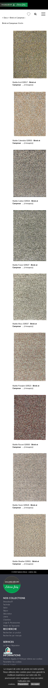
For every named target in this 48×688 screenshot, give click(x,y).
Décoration (7, 613)
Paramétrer (23, 684)
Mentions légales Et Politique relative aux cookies (22, 658)
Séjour (5, 610)
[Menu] (43, 14)
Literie (5, 616)
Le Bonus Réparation (11, 645)
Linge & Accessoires (11, 622)
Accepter (35, 684)
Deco (6, 18)
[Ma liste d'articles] (28, 14)
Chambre (7, 619)
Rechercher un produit (12, 632)
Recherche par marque (12, 635)
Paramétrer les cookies (12, 661)
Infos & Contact (9, 664)
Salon (5, 607)
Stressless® (8, 601)
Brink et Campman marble (20, 18)
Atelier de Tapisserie (11, 625)
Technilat (6, 604)
